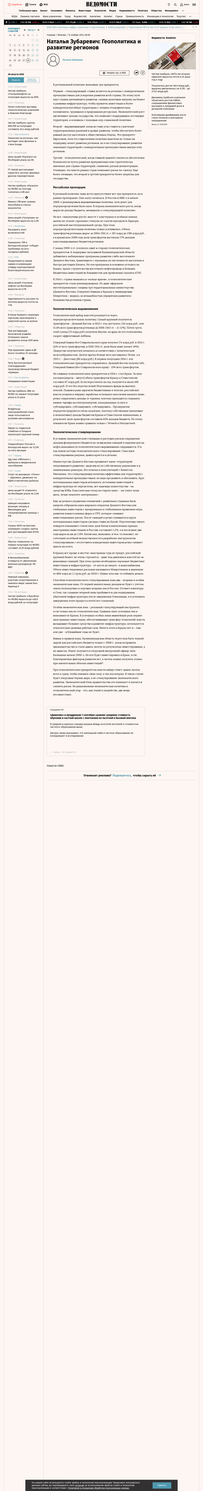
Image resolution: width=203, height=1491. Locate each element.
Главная (51, 35)
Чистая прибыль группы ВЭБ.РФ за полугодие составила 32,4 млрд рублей (23, 126)
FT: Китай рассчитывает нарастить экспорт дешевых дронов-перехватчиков (23, 172)
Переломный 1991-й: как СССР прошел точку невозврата (158, 27)
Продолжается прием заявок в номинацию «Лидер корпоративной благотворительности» (21, 265)
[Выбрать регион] (168, 4)
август (31, 29)
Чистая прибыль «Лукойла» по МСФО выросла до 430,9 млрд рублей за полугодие (23, 599)
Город (68, 16)
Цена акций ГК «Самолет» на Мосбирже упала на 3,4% (23, 492)
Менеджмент (171, 10)
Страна (119, 16)
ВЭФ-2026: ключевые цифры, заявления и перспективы (76, 27)
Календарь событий (14, 30)
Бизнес (44, 10)
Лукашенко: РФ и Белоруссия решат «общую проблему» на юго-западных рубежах (23, 247)
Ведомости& (80, 16)
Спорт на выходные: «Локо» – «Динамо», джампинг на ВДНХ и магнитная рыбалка (23, 477)
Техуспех (181, 16)
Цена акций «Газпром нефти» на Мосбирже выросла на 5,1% (20, 285)
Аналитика (95, 16)
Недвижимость (127, 10)
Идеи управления (52, 16)
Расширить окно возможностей (17, 231)
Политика (143, 10)
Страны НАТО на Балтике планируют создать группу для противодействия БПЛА (23, 528)
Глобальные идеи (28, 10)
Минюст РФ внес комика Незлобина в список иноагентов (21, 204)
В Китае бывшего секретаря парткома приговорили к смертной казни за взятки (23, 318)
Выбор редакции (116, 27)
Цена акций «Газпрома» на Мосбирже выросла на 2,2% (23, 219)
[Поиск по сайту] (175, 4)
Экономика (56, 10)
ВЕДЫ (14, 16)
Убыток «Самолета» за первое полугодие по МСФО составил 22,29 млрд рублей (23, 544)
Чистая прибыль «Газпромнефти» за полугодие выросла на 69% (23, 94)
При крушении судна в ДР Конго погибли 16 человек (23, 352)
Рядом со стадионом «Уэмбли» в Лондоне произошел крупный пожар (23, 431)
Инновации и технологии (160, 16)
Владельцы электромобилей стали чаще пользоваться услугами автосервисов (21, 413)
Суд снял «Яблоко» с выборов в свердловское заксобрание (22, 462)
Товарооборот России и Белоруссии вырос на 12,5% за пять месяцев (23, 447)
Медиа (112, 10)
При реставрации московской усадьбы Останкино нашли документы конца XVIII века (23, 335)
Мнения (62, 35)
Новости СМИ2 (55, 765)
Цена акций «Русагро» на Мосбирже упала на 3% (22, 158)
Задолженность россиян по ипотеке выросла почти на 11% (23, 302)
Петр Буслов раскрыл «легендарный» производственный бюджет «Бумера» (23, 367)
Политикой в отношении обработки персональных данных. (98, 1488)
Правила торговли (30, 16)
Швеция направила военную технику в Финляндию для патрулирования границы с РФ (23, 509)
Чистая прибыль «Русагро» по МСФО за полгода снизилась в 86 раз (23, 188)
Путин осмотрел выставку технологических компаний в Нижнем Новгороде (23, 110)
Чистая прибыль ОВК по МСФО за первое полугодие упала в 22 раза (23, 394)
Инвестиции (85, 10)
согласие (79, 1485)
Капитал (108, 16)
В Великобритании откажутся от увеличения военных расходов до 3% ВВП (22, 562)
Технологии (100, 10)
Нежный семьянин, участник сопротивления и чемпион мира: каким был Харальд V (23, 581)
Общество (156, 10)
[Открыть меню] (194, 4)
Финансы (70, 10)
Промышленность (135, 16)
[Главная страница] (101, 4)
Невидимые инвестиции (21, 381)
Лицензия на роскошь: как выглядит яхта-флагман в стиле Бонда (23, 141)
